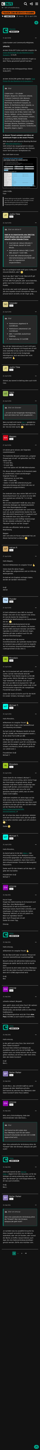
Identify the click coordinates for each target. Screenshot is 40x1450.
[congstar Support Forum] (7, 4)
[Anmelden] (31, 4)
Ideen (25, 853)
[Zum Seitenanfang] (36, 1447)
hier (23, 422)
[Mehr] (36, 38)
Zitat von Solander (14, 407)
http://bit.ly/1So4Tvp (13, 144)
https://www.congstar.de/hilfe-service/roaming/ (13, 810)
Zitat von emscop (14, 1212)
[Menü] (36, 4)
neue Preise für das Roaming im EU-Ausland (19, 80)
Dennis (21, 16)
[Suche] (25, 4)
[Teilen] (36, 22)
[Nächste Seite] (26, 1253)
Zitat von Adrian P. (14, 229)
